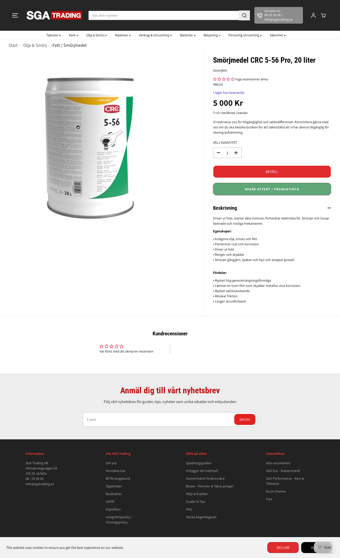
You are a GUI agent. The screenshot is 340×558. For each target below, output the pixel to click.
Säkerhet (277, 35)
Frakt (217, 112)
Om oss (111, 463)
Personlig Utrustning (244, 35)
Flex (269, 499)
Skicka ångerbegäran (201, 517)
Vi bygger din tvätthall (202, 470)
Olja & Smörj (95, 35)
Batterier (187, 35)
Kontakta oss (115, 470)
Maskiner (122, 35)
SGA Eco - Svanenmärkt (283, 470)
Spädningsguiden (199, 463)
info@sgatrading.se (40, 484)
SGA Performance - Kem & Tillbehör (285, 481)
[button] (15, 15)
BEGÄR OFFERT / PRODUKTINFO (272, 189)
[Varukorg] (323, 15)
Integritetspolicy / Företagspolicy (119, 519)
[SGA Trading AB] (54, 15)
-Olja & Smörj (34, 45)
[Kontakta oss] (278, 15)
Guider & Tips (195, 501)
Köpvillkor (113, 509)
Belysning (211, 35)
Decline (283, 547)
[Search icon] (244, 15)
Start (13, 45)
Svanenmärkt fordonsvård (205, 478)
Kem (72, 35)
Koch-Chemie (276, 491)
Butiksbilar (114, 494)
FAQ (189, 509)
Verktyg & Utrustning (154, 35)
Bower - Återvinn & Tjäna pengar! (210, 486)
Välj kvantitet (225, 142)
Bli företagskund (118, 478)
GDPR (110, 501)
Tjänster (52, 35)
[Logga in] (313, 15)
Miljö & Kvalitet (197, 494)
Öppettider (114, 486)
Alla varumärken (278, 463)
